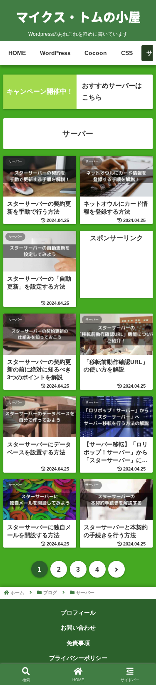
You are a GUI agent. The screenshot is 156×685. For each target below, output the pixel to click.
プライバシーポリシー (78, 658)
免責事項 (78, 643)
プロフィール (78, 612)
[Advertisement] (116, 272)
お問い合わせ (78, 627)
